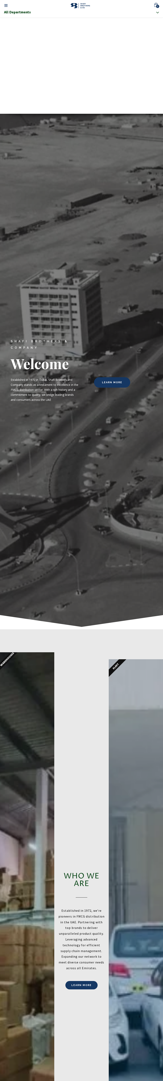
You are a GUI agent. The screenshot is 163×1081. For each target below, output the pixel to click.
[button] (156, 5)
